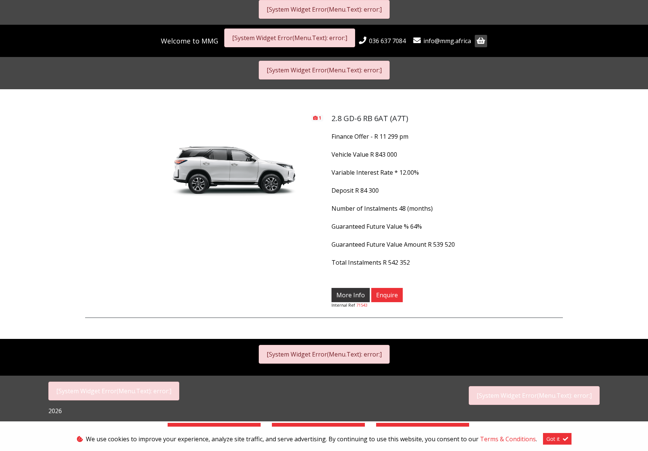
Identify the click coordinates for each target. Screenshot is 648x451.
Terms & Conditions (508, 439)
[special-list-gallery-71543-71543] (234, 164)
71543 (362, 305)
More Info (350, 295)
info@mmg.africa (447, 41)
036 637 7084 (387, 41)
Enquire (387, 295)
